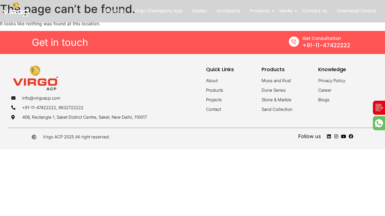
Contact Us (314, 11)
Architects (228, 11)
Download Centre (356, 11)
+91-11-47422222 (326, 45)
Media (286, 11)
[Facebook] (351, 136)
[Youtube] (343, 136)
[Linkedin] (329, 136)
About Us (115, 11)
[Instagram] (336, 136)
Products (260, 11)
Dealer (199, 11)
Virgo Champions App (158, 11)
